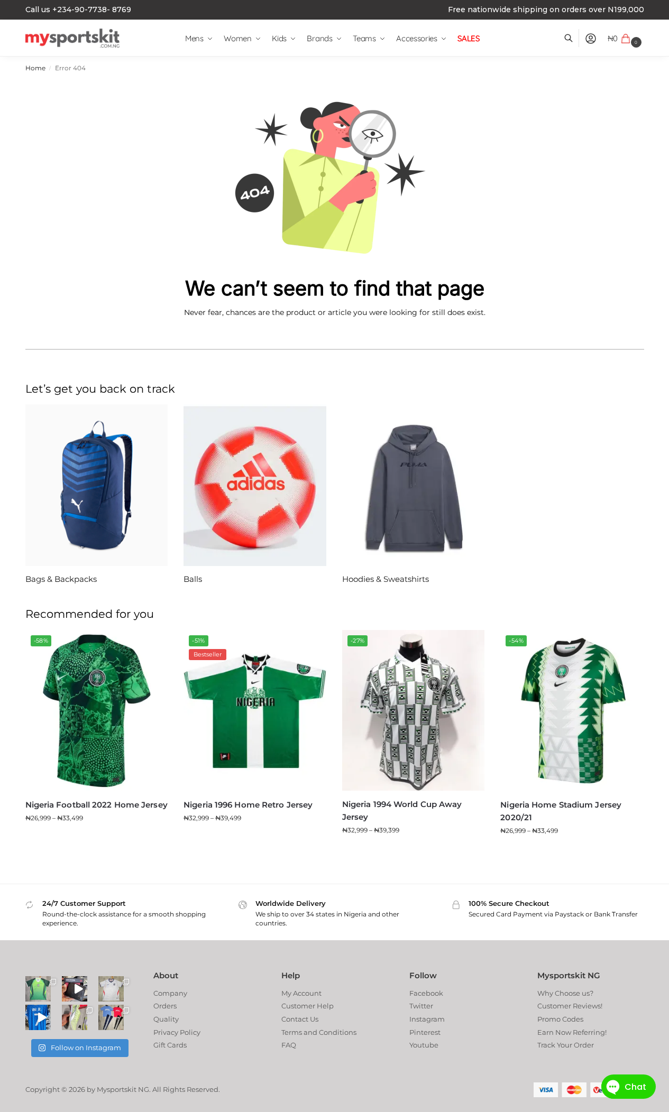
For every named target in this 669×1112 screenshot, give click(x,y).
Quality (166, 1019)
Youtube (423, 1045)
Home (35, 68)
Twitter (421, 1006)
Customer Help (307, 1006)
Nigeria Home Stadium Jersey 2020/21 (560, 811)
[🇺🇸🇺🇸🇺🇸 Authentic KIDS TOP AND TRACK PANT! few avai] (111, 1017)
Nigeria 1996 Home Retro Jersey (248, 805)
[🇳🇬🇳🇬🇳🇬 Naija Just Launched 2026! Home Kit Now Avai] (38, 989)
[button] (626, 38)
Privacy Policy (176, 1032)
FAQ (288, 1045)
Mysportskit (116, 1089)
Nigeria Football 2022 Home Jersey (96, 805)
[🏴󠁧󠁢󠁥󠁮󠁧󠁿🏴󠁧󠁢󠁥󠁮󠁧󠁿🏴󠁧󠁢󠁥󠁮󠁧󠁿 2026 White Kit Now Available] (111, 989)
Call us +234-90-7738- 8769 (78, 9)
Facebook (426, 993)
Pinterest (425, 1032)
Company (170, 993)
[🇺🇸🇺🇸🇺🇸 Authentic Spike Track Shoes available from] (74, 1017)
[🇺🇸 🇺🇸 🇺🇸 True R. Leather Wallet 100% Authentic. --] (74, 989)
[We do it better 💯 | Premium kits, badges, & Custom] (38, 1017)
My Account (301, 993)
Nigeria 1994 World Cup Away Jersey (402, 810)
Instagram (427, 1019)
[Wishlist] (152, 646)
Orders (165, 1006)
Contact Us (299, 1019)
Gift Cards (170, 1045)
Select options (96, 839)
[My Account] (590, 38)
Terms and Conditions (318, 1032)
